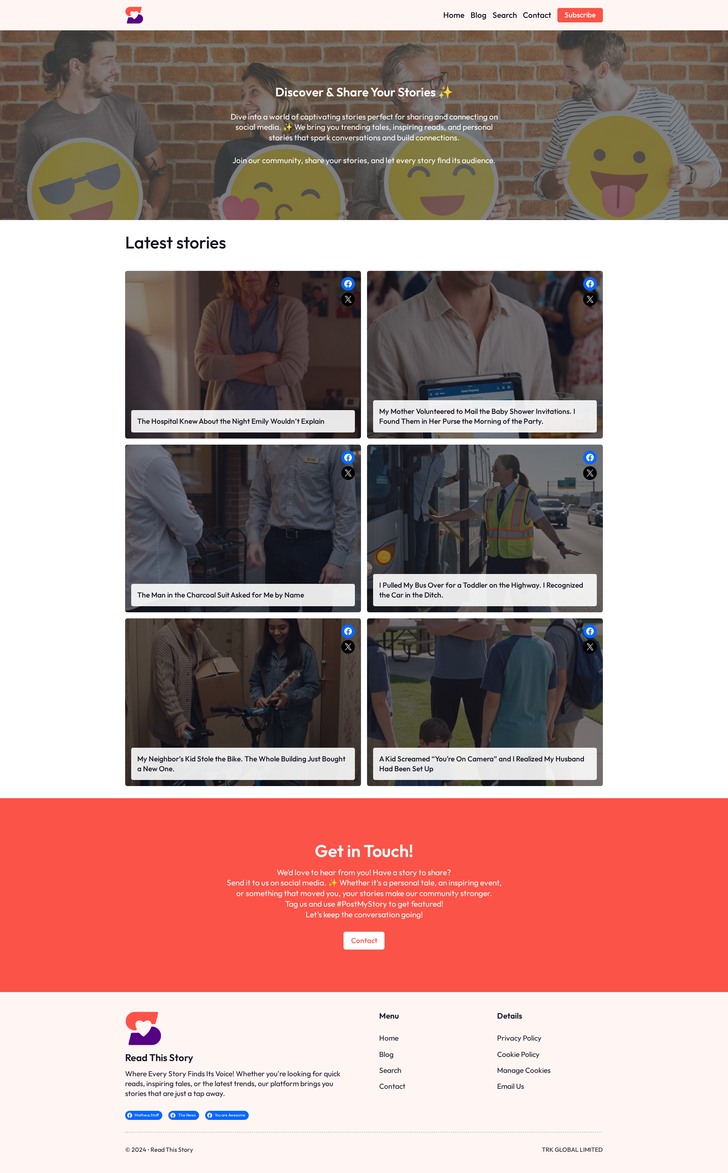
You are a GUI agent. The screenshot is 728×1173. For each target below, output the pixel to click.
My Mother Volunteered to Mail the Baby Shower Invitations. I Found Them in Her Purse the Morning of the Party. (477, 416)
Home (389, 1037)
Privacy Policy (519, 1037)
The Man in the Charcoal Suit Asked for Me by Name (220, 594)
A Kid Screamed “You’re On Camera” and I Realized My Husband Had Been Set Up (481, 763)
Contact (364, 940)
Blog (386, 1054)
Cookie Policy (518, 1054)
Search (390, 1070)
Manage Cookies (524, 1070)
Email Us (510, 1086)
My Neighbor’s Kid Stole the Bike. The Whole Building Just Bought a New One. (241, 763)
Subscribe (580, 14)
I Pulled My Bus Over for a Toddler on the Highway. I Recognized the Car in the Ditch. (481, 589)
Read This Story (159, 1057)
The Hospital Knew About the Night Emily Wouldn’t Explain (231, 421)
